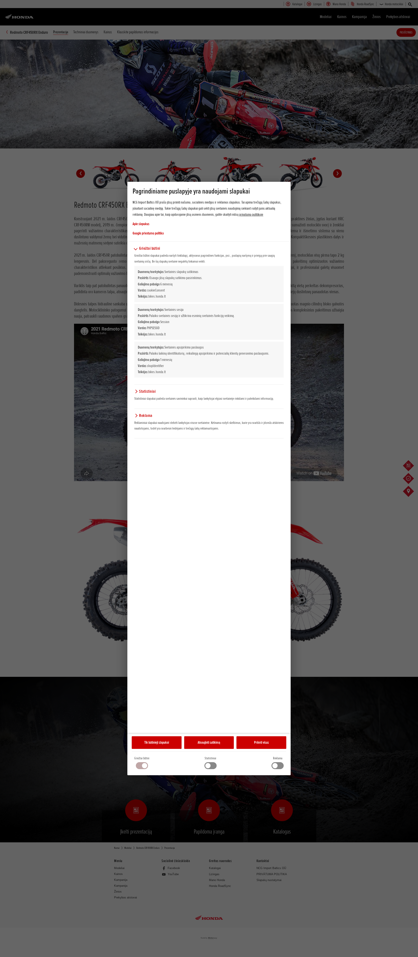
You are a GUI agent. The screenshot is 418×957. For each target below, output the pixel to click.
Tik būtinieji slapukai (156, 742)
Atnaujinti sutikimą (209, 742)
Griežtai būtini (141, 758)
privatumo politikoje (251, 214)
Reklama (277, 758)
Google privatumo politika (148, 233)
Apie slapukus (141, 223)
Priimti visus (261, 742)
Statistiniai (210, 758)
